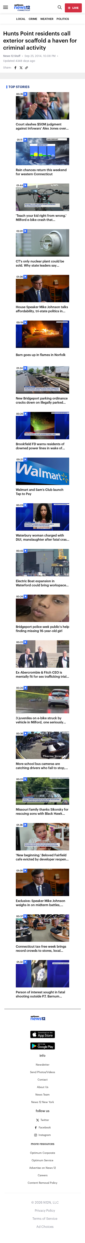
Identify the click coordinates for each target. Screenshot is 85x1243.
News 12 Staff (11, 56)
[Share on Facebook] (15, 67)
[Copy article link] (26, 67)
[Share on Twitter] (21, 67)
